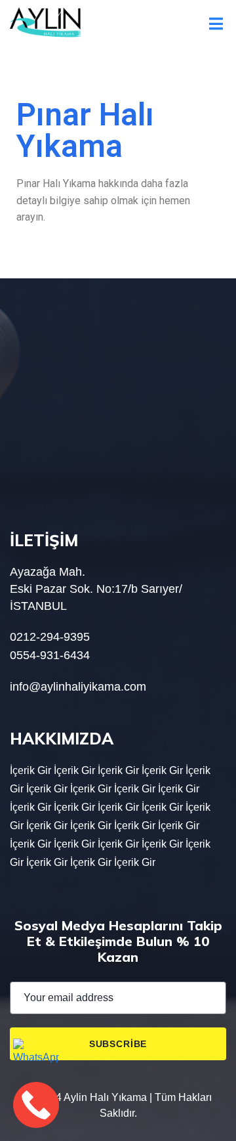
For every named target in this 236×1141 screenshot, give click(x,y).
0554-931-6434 (50, 655)
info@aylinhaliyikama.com (78, 686)
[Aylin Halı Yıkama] (45, 22)
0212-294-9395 (50, 636)
